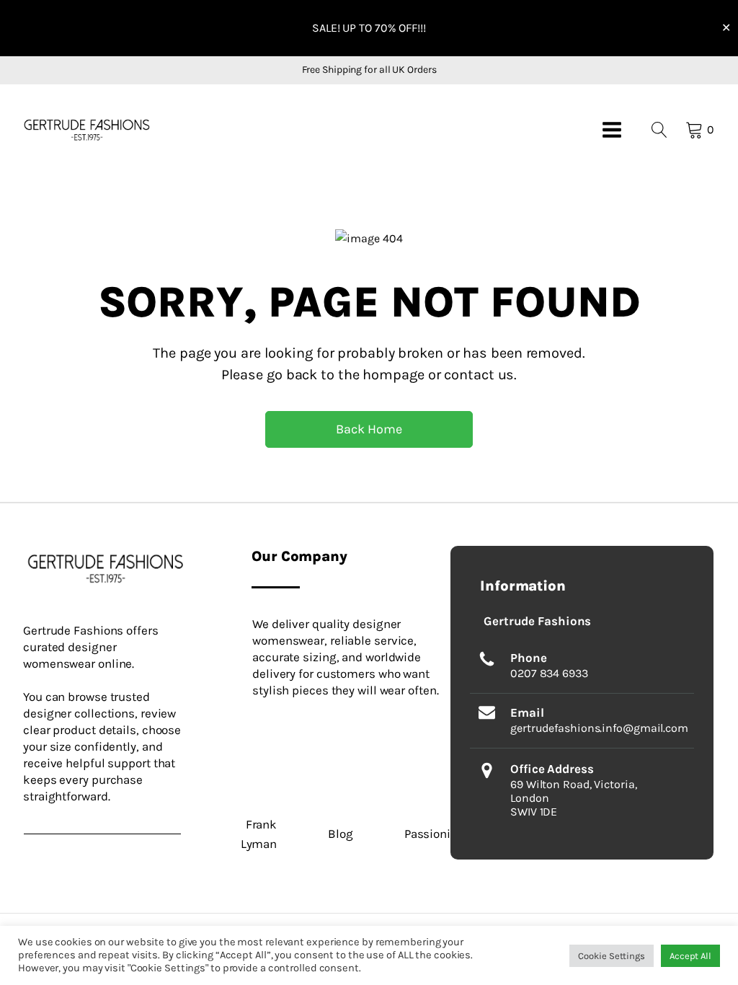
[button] (87, 129)
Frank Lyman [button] (259, 834)
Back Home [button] (368, 429)
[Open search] (659, 130)
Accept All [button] (690, 955)
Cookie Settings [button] (611, 955)
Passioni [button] (427, 833)
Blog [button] (340, 833)
